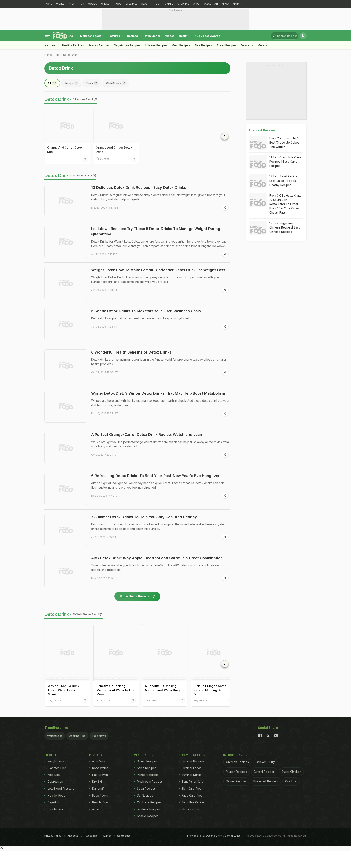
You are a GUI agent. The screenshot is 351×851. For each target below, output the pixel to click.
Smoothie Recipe (193, 802)
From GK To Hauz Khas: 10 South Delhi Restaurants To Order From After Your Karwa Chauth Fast (285, 204)
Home (48, 54)
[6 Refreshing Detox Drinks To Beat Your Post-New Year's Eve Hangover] (65, 489)
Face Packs (100, 795)
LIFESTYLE (131, 3)
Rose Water (100, 768)
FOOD (118, 3)
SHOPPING (183, 3)
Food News (99, 735)
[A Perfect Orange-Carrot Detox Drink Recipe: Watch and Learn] (65, 448)
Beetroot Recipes (148, 809)
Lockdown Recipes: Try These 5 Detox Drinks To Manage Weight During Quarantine (155, 231)
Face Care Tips (192, 795)
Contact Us (123, 835)
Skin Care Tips (191, 788)
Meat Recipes (181, 45)
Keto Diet (54, 774)
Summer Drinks (192, 774)
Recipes (133, 35)
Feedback (91, 835)
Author (107, 835)
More (262, 45)
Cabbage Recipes (149, 802)
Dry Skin (97, 781)
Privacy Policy (52, 835)
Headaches (55, 809)
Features (114, 35)
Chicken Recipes (156, 45)
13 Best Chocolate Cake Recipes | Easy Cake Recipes (285, 162)
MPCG (225, 3)
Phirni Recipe (190, 809)
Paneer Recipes (147, 774)
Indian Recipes (235, 755)
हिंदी (82, 3)
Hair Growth (100, 774)
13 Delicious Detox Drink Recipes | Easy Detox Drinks (138, 187)
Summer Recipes (193, 761)
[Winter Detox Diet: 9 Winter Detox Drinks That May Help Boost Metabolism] (65, 407)
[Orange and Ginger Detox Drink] (116, 126)
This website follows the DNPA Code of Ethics (213, 835)
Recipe (71, 83)
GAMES (169, 3)
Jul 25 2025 (103, 700)
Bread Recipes (226, 45)
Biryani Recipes (264, 771)
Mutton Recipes (236, 771)
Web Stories (153, 35)
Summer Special (193, 755)
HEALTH (145, 3)
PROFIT (73, 3)
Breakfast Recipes (266, 781)
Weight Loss (54, 735)
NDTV (49, 3)
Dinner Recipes (147, 761)
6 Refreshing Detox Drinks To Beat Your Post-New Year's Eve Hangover (155, 475)
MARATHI (238, 3)
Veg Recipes (144, 755)
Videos (169, 35)
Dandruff (98, 788)
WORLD (60, 3)
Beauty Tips (100, 802)
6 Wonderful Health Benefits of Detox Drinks (131, 352)
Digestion (54, 802)
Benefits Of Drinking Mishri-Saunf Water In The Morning (115, 690)
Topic (57, 54)
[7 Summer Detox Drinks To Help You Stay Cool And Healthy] (65, 530)
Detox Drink (70, 54)
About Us (73, 835)
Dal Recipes (145, 795)
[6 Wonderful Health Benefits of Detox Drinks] (65, 365)
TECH (157, 3)
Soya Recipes (146, 788)
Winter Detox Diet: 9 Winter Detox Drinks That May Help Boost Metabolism (158, 393)
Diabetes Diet (57, 768)
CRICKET (106, 3)
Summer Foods (192, 768)
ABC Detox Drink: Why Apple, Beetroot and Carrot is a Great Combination (157, 558)
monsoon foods (91, 35)
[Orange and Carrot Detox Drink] (67, 126)
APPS (196, 3)
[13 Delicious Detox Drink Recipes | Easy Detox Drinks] (65, 201)
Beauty (96, 755)
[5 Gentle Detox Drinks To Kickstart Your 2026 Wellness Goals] (65, 324)
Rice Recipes (203, 45)
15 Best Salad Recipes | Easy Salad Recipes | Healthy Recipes (285, 181)
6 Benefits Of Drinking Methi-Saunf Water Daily (162, 688)
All (52, 83)
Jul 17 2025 (151, 700)
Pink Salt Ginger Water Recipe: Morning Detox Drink (210, 690)
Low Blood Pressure (61, 788)
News (92, 83)
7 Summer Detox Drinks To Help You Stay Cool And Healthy (144, 517)
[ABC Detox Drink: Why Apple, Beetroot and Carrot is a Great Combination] (65, 571)
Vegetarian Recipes (127, 45)
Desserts (247, 45)
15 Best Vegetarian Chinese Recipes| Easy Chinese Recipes (284, 227)
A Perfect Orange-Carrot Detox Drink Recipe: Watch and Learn (147, 434)
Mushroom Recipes (150, 781)
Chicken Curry (265, 762)
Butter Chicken (291, 771)
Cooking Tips (77, 735)
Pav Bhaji (291, 781)
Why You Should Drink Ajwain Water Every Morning (63, 690)
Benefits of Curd (193, 781)
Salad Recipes (146, 768)
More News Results (135, 596)
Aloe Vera (98, 761)
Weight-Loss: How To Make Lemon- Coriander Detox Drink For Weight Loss (158, 270)
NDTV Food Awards (207, 35)
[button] (224, 136)
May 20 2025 (201, 700)
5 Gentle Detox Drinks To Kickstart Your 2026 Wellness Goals (146, 311)
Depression (55, 781)
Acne (95, 809)
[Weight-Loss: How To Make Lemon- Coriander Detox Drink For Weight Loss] (65, 283)
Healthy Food (56, 795)
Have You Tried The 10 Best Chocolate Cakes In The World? (285, 142)
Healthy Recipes (73, 45)
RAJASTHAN (211, 3)
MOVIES (92, 3)
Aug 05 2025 (55, 700)
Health (183, 35)
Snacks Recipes (99, 45)
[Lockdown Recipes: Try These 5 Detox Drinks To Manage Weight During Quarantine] (65, 242)
